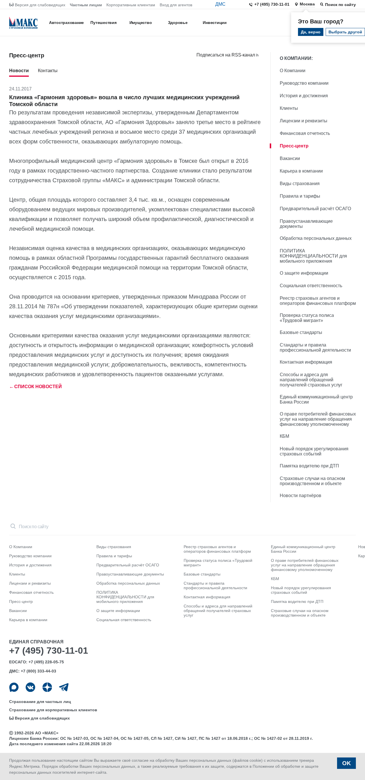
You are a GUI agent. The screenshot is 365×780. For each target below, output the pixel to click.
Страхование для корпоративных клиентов (53, 710)
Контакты (48, 70)
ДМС (220, 4)
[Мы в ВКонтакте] (30, 687)
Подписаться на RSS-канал (225, 54)
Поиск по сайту (340, 4)
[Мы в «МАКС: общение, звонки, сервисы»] (14, 687)
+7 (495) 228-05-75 (46, 662)
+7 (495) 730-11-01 (271, 4)
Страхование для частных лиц (40, 701)
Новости (19, 70)
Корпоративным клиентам (130, 5)
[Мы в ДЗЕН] (47, 687)
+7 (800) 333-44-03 (38, 671)
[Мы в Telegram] (63, 687)
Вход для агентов (176, 5)
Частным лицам (86, 5)
